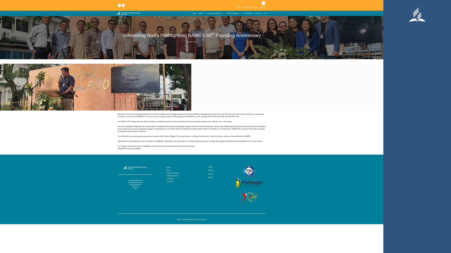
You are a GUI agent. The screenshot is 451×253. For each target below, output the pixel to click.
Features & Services (215, 13)
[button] (304, 87)
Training (246, 7)
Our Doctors (248, 13)
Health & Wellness (233, 13)
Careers (254, 7)
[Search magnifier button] (265, 3)
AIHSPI (262, 7)
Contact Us (258, 13)
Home (194, 13)
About (200, 13)
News (239, 7)
